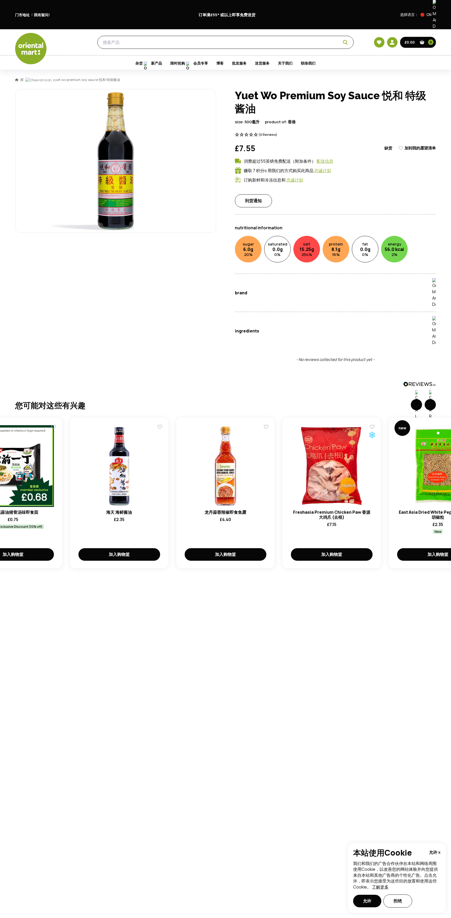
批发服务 (239, 63)
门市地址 (22, 14)
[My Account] (392, 42)
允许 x (435, 852)
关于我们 (285, 63)
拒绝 (398, 901)
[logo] (30, 48)
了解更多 (380, 887)
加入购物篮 (119, 554)
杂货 (72, 42)
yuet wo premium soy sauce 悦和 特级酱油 (86, 79)
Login (291, 240)
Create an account (304, 289)
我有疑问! (42, 14)
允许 (367, 901)
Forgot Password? (291, 259)
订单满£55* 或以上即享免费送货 (227, 14)
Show (337, 219)
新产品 (156, 63)
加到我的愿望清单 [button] (420, 148)
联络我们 (308, 63)
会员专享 (200, 63)
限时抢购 (177, 63)
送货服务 (262, 63)
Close (344, 162)
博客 (220, 63)
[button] (428, 14)
